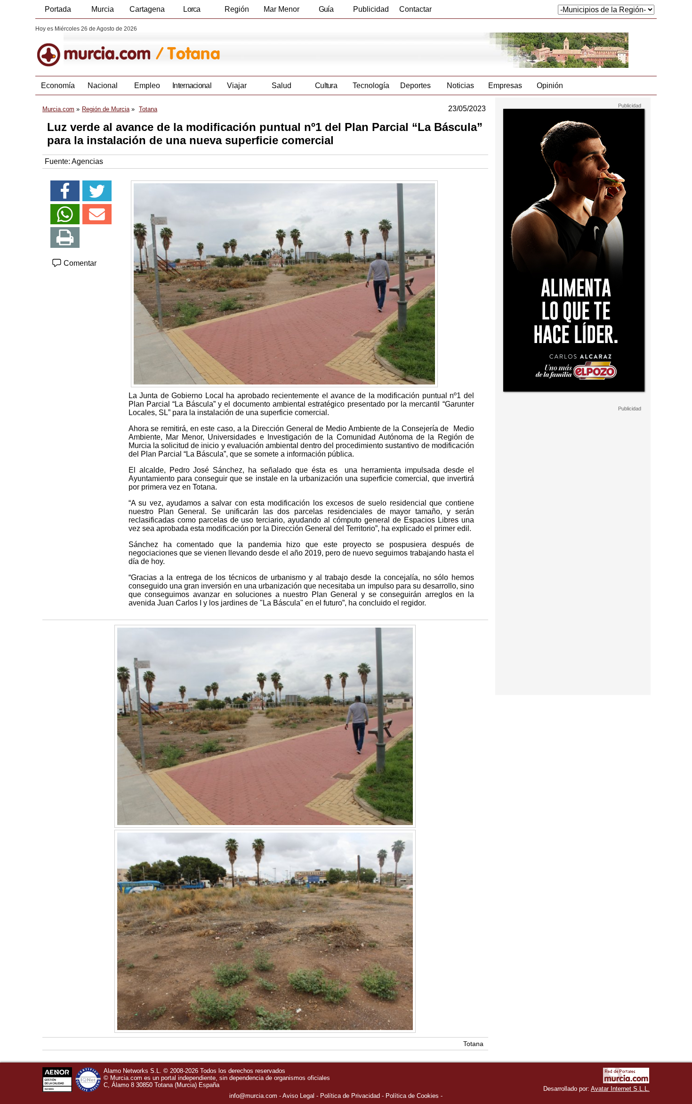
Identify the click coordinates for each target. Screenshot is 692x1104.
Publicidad (371, 9)
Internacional (191, 86)
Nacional (103, 86)
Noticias (460, 86)
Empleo (147, 86)
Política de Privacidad (350, 1095)
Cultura (326, 86)
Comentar (79, 263)
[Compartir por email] (97, 214)
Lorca (192, 9)
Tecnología (371, 86)
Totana (473, 1043)
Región (237, 9)
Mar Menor (281, 9)
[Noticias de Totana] (265, 47)
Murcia (102, 9)
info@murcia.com (253, 1095)
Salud (281, 86)
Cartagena (147, 9)
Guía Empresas (325, 11)
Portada (58, 9)
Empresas (505, 86)
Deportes (415, 86)
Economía (58, 86)
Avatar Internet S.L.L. (620, 1088)
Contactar (415, 9)
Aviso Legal (298, 1095)
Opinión (550, 86)
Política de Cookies (412, 1095)
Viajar (237, 86)
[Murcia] (100, 47)
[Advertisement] (573, 553)
